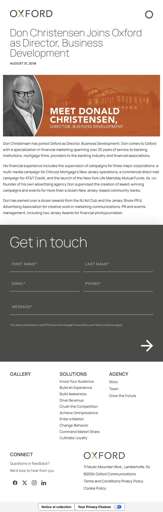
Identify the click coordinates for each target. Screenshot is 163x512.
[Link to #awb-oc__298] (149, 14)
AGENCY (118, 374)
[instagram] (34, 482)
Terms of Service (105, 325)
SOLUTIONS (73, 374)
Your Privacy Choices (94, 507)
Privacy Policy (81, 325)
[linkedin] (43, 482)
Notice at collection (56, 507)
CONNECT (21, 454)
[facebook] (15, 482)
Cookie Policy (95, 488)
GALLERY (20, 374)
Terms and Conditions (102, 481)
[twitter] (24, 482)
